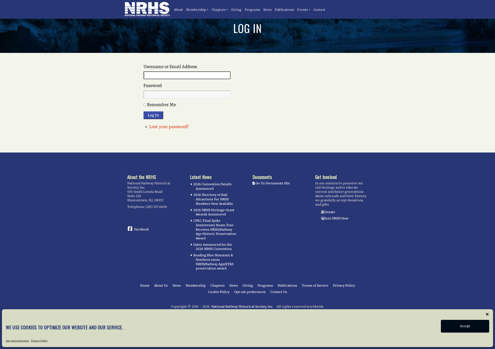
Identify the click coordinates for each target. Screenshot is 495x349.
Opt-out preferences (17, 340)
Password (152, 85)
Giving (236, 10)
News (267, 10)
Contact (319, 10)
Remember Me (161, 104)
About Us (161, 285)
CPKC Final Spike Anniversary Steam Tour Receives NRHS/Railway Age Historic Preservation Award (214, 229)
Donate (329, 212)
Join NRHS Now (336, 218)
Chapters (219, 10)
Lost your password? (169, 126)
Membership (196, 10)
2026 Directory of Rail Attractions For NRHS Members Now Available (213, 199)
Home (144, 285)
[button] (487, 314)
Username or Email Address (170, 66)
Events (302, 10)
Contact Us (278, 292)
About (178, 10)
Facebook (141, 229)
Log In (153, 115)
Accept (465, 326)
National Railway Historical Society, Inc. (242, 306)
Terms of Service (315, 285)
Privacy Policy (39, 340)
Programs (252, 10)
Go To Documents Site (272, 183)
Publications (284, 10)
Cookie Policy (219, 292)
